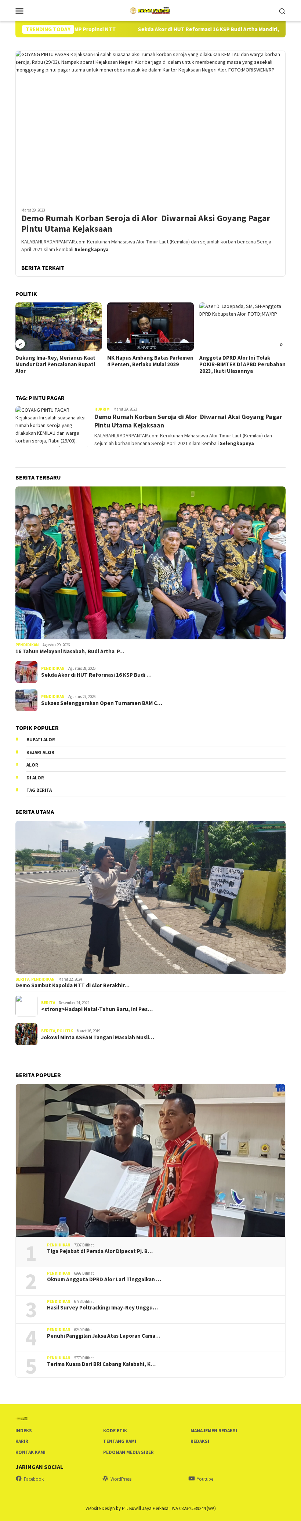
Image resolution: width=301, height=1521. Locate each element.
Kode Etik (115, 1431)
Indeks (23, 1431)
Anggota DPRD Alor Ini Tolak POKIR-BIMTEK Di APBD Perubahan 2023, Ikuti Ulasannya (150, 364)
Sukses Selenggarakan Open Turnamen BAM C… (101, 703)
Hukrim (102, 409)
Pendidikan (27, 644)
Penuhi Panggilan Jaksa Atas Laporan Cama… (103, 1336)
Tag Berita (39, 790)
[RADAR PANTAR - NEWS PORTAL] (150, 10)
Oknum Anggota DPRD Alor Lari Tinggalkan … (104, 1279)
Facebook (34, 1479)
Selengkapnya (92, 249)
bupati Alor (40, 739)
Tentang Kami (119, 1441)
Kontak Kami (30, 1452)
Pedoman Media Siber (128, 1452)
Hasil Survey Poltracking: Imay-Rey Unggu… (102, 1307)
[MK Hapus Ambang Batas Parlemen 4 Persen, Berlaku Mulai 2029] (58, 326)
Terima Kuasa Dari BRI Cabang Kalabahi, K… (101, 1364)
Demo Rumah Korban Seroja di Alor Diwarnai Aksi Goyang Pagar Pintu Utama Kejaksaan (145, 223)
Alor (32, 765)
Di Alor (35, 778)
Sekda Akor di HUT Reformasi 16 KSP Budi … (96, 675)
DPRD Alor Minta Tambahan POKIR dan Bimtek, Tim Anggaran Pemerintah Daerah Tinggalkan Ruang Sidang (241, 367)
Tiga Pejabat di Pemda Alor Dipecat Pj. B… (100, 1251)
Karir (21, 1441)
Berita (22, 979)
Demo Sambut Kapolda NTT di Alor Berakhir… (72, 985)
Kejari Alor (40, 752)
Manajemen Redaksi (214, 1431)
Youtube (205, 1479)
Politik (65, 1030)
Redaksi (200, 1441)
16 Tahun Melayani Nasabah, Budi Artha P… (69, 651)
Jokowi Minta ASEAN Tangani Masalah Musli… (97, 1037)
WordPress (120, 1479)
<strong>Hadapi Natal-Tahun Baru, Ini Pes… (97, 1009)
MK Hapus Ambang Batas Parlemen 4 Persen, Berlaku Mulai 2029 (58, 361)
